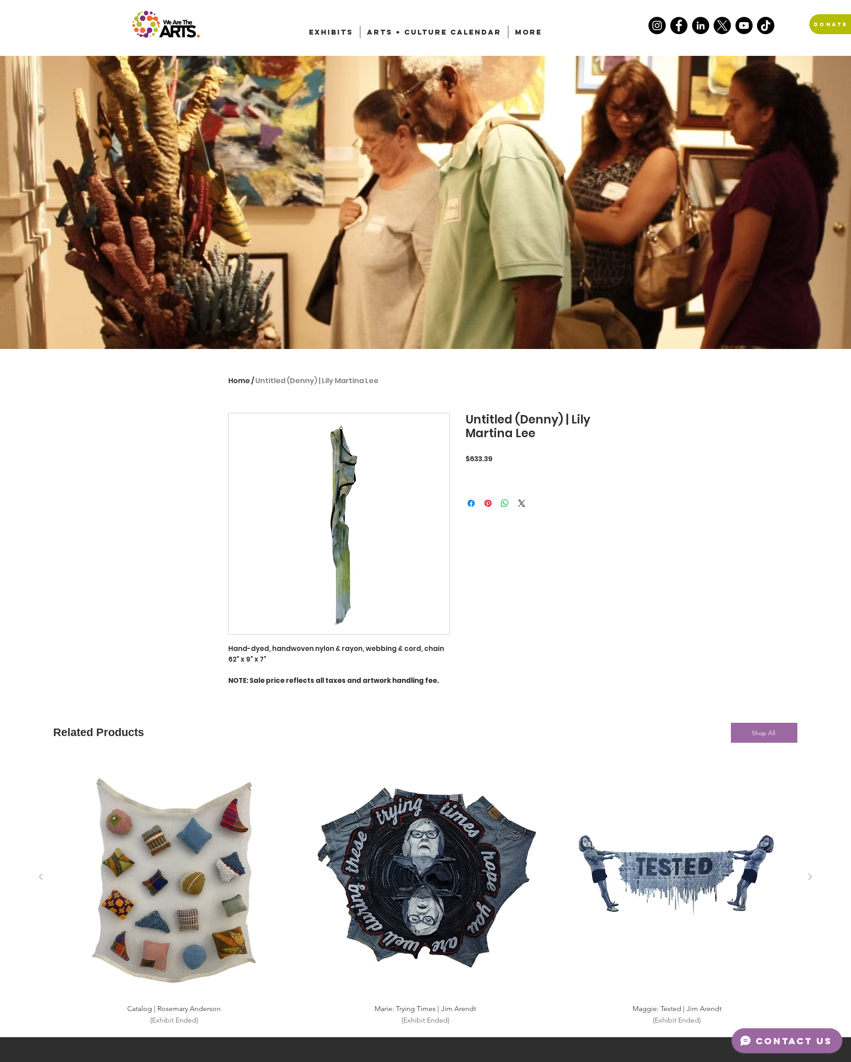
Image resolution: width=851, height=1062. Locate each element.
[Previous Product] (40, 876)
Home (239, 381)
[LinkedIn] (700, 25)
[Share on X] (521, 503)
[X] (722, 25)
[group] (425, 891)
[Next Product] (810, 876)
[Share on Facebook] (471, 503)
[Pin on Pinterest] (488, 503)
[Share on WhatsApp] (505, 503)
